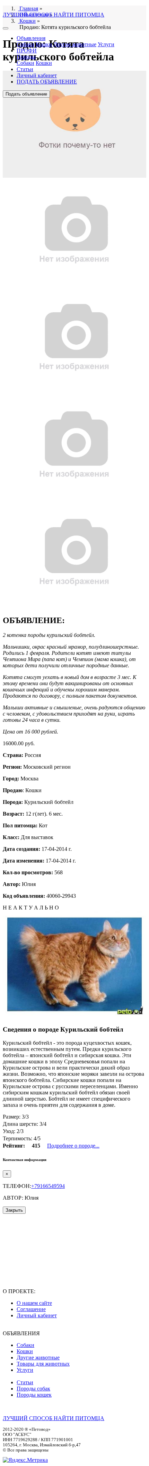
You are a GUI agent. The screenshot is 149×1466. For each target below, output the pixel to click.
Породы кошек (34, 1395)
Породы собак (33, 1388)
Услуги (106, 44)
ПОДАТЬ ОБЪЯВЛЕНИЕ (47, 82)
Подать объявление (26, 94)
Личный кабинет (37, 75)
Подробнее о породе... (73, 1146)
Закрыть (14, 1210)
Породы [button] (26, 57)
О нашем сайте (34, 1303)
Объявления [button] (31, 38)
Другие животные (74, 44)
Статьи (25, 69)
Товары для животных (43, 1364)
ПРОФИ (27, 50)
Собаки (25, 44)
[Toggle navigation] (5, 28)
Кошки (44, 44)
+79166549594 (48, 1186)
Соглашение (31, 1309)
